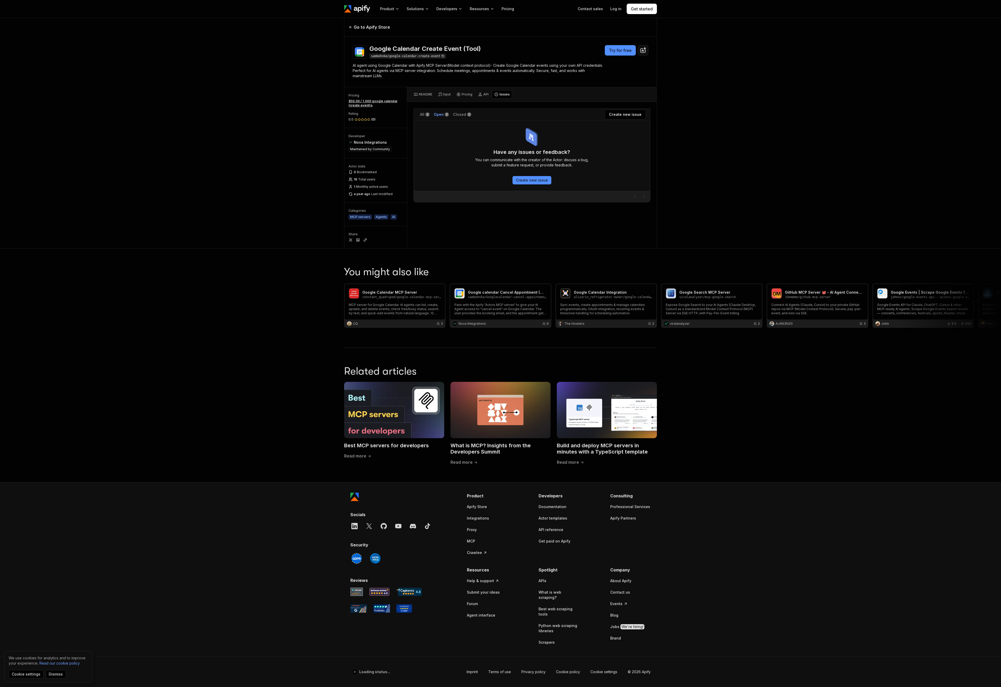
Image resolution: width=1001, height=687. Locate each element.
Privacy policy (533, 672)
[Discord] (413, 526)
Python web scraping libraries (558, 628)
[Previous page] (635, 196)
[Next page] (644, 196)
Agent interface (481, 615)
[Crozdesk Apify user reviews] (404, 608)
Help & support (480, 580)
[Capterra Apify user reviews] (409, 592)
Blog (614, 615)
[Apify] (357, 9)
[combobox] (643, 50)
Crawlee (474, 552)
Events (616, 603)
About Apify (620, 580)
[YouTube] (398, 526)
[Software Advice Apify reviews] (379, 592)
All (424, 114)
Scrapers (547, 642)
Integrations (478, 518)
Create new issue (532, 180)
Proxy (472, 529)
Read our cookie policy (59, 663)
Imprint (472, 672)
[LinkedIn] (354, 526)
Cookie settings (603, 672)
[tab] (423, 94)
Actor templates (553, 518)
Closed (461, 114)
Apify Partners (623, 518)
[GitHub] (384, 526)
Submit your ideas (483, 592)
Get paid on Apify (554, 541)
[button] (487, 496)
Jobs (626, 626)
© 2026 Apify (639, 672)
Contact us (620, 592)
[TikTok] (427, 526)
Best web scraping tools (555, 611)
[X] (369, 526)
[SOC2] (375, 558)
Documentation (552, 506)
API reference (551, 529)
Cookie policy (568, 672)
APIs (542, 580)
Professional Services (630, 506)
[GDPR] (356, 558)
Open (441, 114)
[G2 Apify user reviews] (358, 608)
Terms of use (499, 672)
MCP (471, 541)
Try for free (620, 50)
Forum (472, 603)
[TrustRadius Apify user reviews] (381, 608)
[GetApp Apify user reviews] (356, 592)
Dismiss (56, 674)
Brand (615, 638)
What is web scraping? (550, 595)
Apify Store (477, 506)
